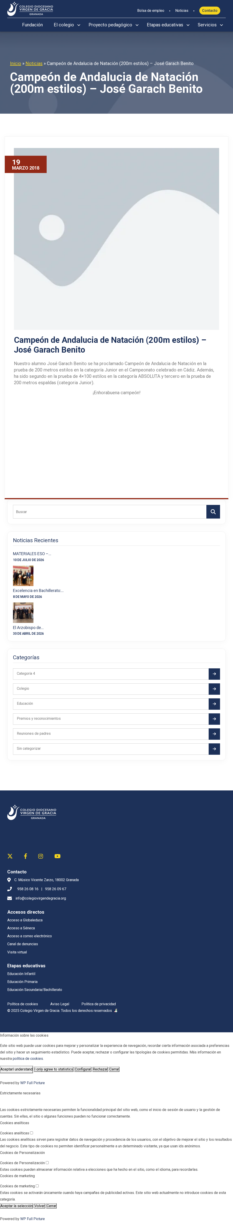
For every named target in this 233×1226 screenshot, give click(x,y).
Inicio (15, 63)
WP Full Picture (32, 1083)
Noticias (181, 10)
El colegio (64, 25)
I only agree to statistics (53, 1069)
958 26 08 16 (27, 889)
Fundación (32, 25)
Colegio (23, 688)
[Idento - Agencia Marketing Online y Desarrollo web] (116, 1011)
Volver (40, 1206)
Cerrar (114, 1069)
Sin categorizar (29, 748)
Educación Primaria (22, 982)
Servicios (207, 25)
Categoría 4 (26, 673)
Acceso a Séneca (21, 928)
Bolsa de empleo (150, 10)
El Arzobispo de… (28, 627)
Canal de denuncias (22, 944)
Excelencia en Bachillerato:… (38, 590)
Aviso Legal (59, 1004)
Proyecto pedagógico (110, 25)
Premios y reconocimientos (39, 718)
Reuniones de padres (34, 733)
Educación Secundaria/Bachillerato (34, 990)
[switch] (31, 1132)
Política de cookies (22, 1004)
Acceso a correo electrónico (29, 936)
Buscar (213, 511)
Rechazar (100, 1069)
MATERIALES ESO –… (32, 553)
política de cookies (28, 1058)
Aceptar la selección (16, 1206)
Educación (25, 703)
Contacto (210, 10)
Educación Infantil (21, 974)
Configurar (83, 1069)
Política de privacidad (98, 1004)
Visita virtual (17, 952)
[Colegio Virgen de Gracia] (30, 8)
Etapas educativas (165, 25)
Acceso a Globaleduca (25, 920)
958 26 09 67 (55, 889)
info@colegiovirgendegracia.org (40, 898)
